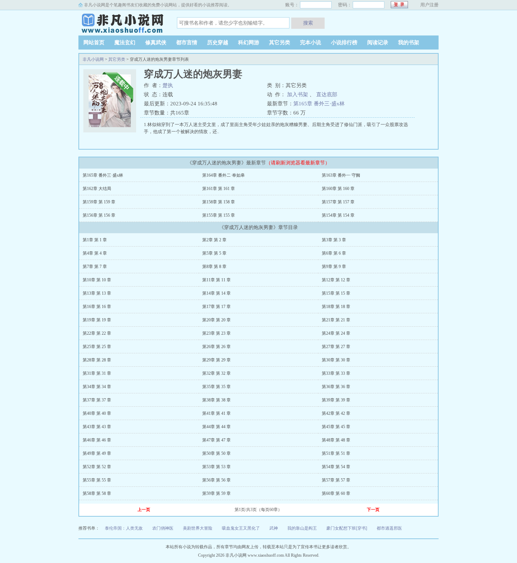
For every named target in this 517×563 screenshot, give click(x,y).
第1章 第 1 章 (95, 239)
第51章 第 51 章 (336, 453)
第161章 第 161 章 (218, 188)
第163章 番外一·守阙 (341, 175)
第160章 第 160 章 (338, 188)
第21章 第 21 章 (336, 319)
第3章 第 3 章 (334, 239)
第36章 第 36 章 (336, 386)
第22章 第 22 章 (97, 333)
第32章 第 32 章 (216, 373)
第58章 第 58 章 (97, 493)
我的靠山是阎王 (302, 528)
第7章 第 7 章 (95, 266)
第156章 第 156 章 (99, 215)
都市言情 (186, 42)
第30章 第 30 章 (336, 360)
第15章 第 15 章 (336, 293)
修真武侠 (155, 42)
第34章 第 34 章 (97, 386)
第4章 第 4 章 (95, 253)
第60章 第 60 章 (336, 493)
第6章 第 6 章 (334, 253)
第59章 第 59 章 (216, 493)
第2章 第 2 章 (214, 239)
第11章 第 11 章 (216, 279)
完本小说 (310, 42)
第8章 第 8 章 (214, 266)
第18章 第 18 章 (336, 306)
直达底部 (326, 94)
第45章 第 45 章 (336, 426)
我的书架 (408, 42)
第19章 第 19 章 (97, 319)
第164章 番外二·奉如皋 (223, 175)
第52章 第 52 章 (97, 466)
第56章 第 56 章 (216, 480)
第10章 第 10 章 (97, 279)
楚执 (167, 85)
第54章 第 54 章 (336, 466)
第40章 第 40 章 (97, 413)
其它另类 (279, 42)
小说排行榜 (344, 42)
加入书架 (297, 94)
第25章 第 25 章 (97, 346)
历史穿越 (217, 42)
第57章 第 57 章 (336, 480)
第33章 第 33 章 (336, 373)
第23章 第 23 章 (216, 333)
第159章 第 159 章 (99, 201)
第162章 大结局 (97, 188)
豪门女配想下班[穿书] (346, 528)
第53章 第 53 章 (216, 466)
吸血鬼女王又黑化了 (241, 528)
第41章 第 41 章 (216, 413)
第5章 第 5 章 (214, 253)
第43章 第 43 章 (97, 426)
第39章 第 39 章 (336, 400)
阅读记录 (377, 42)
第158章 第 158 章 (218, 201)
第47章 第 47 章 (216, 440)
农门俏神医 (162, 528)
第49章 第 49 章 (97, 453)
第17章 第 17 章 (216, 306)
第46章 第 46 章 (97, 440)
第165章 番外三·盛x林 (319, 103)
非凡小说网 (122, 22)
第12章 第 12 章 (336, 279)
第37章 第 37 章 (97, 400)
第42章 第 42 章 (336, 413)
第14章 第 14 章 (216, 293)
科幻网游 (248, 42)
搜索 (308, 23)
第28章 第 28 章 (97, 360)
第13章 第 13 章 (97, 293)
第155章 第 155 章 (218, 215)
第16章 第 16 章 (97, 306)
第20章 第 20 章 (216, 319)
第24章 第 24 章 (336, 333)
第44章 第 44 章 (216, 426)
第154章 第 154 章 (338, 215)
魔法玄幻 (124, 42)
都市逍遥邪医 (389, 528)
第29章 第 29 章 (216, 360)
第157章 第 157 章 (338, 201)
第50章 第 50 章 (216, 453)
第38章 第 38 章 (216, 400)
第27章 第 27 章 (336, 346)
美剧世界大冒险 (197, 528)
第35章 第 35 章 (216, 386)
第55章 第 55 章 (97, 480)
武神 (273, 528)
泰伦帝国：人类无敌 (124, 528)
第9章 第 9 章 (334, 266)
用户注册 (429, 4)
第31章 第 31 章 (97, 373)
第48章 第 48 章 (336, 440)
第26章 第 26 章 (216, 346)
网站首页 (93, 42)
